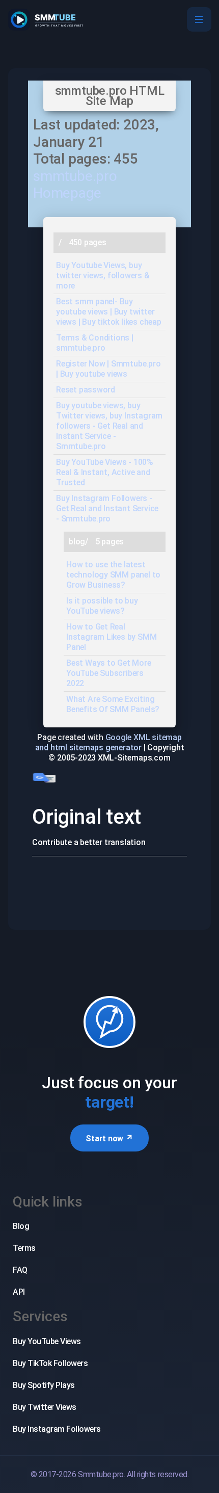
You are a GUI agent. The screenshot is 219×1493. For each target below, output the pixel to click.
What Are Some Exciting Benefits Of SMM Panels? (112, 704)
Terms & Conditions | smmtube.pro (94, 343)
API (19, 1292)
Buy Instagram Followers (57, 1429)
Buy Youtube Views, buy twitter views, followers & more (103, 275)
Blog (21, 1226)
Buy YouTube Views (47, 1341)
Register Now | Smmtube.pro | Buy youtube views (108, 369)
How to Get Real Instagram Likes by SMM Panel (111, 637)
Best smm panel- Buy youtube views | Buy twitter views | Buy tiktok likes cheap (108, 312)
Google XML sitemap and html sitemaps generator (108, 742)
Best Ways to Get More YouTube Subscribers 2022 (108, 673)
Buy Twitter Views (44, 1407)
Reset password (85, 390)
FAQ (20, 1270)
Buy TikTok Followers (50, 1363)
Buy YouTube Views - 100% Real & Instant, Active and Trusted (104, 472)
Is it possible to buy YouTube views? (102, 606)
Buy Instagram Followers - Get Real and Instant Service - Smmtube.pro (107, 508)
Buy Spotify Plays (44, 1385)
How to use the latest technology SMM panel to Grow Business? (113, 575)
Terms (24, 1248)
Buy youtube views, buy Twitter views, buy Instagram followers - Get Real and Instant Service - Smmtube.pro (109, 426)
